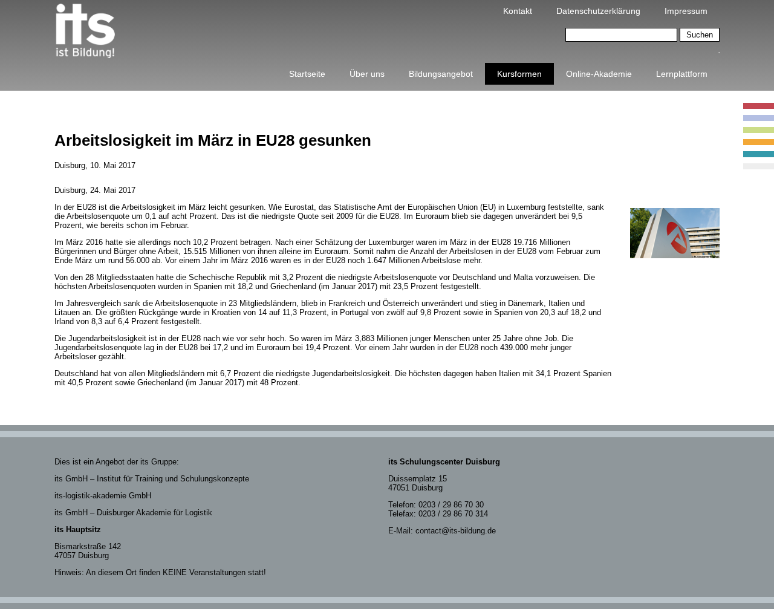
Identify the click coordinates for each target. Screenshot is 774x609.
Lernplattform (681, 74)
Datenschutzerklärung (598, 11)
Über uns (367, 74)
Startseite (307, 74)
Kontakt (517, 11)
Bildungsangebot (441, 74)
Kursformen (519, 74)
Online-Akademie (599, 74)
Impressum (686, 11)
